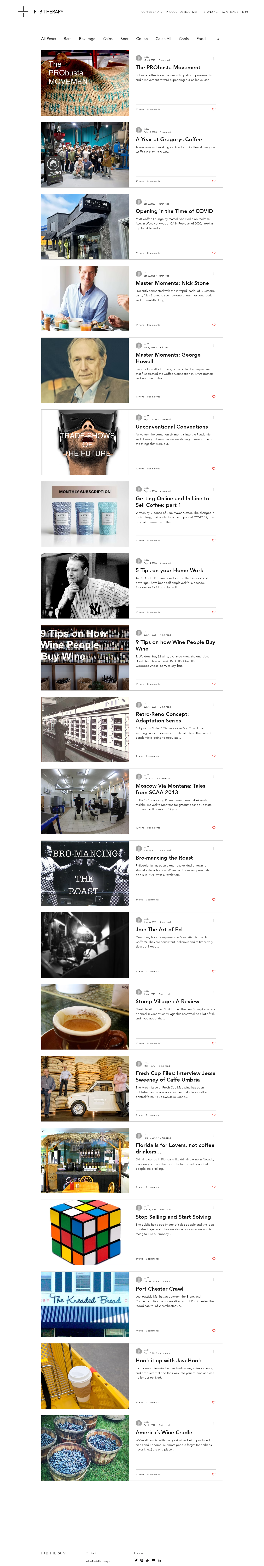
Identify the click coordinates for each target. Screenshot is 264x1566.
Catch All (163, 38)
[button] (218, 39)
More (201, 38)
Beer (124, 38)
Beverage (87, 38)
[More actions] (215, 58)
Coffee (142, 38)
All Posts (48, 38)
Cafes (108, 38)
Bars (67, 38)
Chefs (184, 38)
